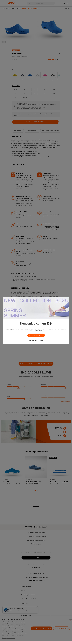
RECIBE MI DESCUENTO (36, 335)
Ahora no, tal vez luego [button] (36, 340)
